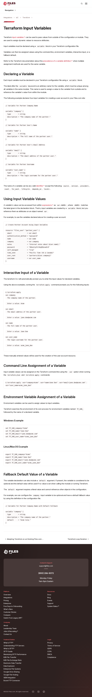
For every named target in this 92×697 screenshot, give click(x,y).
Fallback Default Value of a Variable (31, 474)
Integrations (8, 17)
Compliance (51, 657)
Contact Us (8, 634)
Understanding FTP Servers (14, 646)
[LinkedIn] (38, 691)
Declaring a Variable (19, 74)
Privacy (50, 643)
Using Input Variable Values (25, 199)
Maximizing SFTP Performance (15, 654)
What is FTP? (8, 643)
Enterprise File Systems (12, 669)
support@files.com (46, 566)
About (6, 625)
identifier (40, 186)
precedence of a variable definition (58, 61)
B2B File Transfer (10, 657)
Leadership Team (10, 628)
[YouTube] (33, 691)
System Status (66, 606)
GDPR (49, 648)
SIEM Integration (9, 678)
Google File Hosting (11, 675)
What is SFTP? (9, 648)
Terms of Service (53, 646)
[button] (86, 3)
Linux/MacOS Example (16, 446)
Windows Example (13, 420)
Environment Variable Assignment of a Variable (39, 397)
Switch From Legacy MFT (13, 618)
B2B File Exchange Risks (13, 660)
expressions (47, 205)
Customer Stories (10, 612)
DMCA (49, 654)
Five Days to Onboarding (13, 606)
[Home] (9, 4)
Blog (49, 597)
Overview (7, 595)
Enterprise (7, 603)
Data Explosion (9, 666)
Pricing (6, 600)
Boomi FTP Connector (12, 680)
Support (50, 603)
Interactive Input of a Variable (26, 273)
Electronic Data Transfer (12, 663)
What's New (8, 609)
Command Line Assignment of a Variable (35, 366)
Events (49, 600)
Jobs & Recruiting (24, 631)
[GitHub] (44, 691)
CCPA (49, 651)
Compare (7, 615)
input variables (18, 37)
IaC (17, 17)
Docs (49, 595)
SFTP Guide (8, 651)
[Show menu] (86, 3)
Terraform (26, 17)
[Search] (81, 3)
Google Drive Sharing (12, 672)
